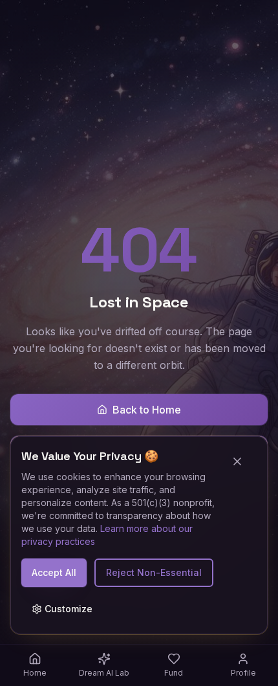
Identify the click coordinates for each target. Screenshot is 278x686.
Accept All (54, 572)
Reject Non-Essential (154, 572)
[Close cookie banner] (242, 461)
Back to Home (146, 409)
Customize (68, 608)
